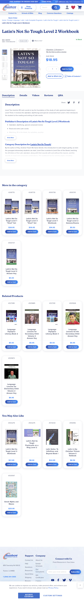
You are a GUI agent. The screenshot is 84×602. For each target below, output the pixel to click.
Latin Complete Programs (33, 20)
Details (23, 95)
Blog (40, 13)
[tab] (8, 95)
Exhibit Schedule (39, 564)
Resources (28, 570)
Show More (10, 138)
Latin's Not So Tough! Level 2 (68, 20)
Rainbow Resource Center (10, 556)
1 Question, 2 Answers (54, 49)
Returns (28, 581)
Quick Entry (29, 574)
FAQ (26, 563)
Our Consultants (40, 570)
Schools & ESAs (27, 13)
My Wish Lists (73, 7)
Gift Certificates (40, 576)
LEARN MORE (46, 2)
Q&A (60, 95)
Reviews (48, 95)
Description (8, 95)
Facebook (79, 103)
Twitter (69, 103)
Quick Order (12, 18)
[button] (67, 7)
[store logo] (9, 7)
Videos (35, 95)
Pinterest (74, 103)
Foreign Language (13, 20)
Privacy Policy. (53, 588)
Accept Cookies (28, 595)
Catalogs (70, 13)
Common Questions (54, 13)
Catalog (38, 581)
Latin (22, 20)
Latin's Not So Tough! (51, 20)
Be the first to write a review (56, 52)
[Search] (56, 7)
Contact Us (12, 13)
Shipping (28, 577)
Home (4, 20)
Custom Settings (52, 595)
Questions (28, 567)
